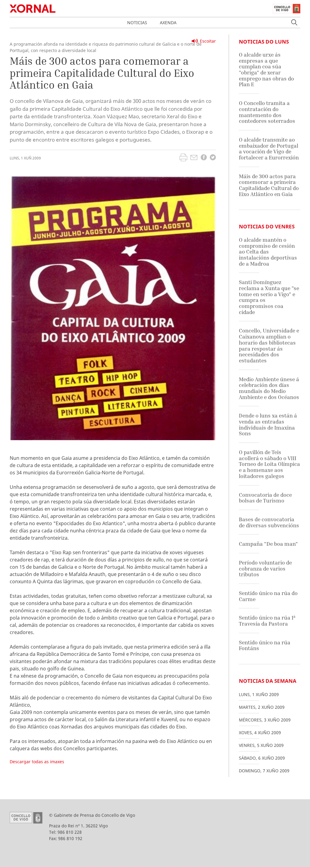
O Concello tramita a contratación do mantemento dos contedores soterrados (267, 112)
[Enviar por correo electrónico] (193, 158)
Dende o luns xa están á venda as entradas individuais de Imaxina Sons (268, 424)
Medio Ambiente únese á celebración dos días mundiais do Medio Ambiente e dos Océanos (269, 388)
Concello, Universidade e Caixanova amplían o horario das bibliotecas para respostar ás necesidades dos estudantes (269, 345)
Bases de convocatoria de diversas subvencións (269, 522)
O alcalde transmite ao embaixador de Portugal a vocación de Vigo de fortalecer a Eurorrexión (269, 148)
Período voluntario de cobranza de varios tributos (265, 568)
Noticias (137, 22)
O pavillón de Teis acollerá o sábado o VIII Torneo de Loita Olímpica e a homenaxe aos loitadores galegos (269, 464)
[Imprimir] (183, 158)
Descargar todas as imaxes (37, 761)
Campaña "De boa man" (268, 544)
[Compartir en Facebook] (204, 158)
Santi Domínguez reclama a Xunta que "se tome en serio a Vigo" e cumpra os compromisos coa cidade (269, 297)
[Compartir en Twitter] (213, 158)
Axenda (168, 22)
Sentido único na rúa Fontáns (264, 645)
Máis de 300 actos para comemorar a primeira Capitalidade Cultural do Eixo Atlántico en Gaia (269, 185)
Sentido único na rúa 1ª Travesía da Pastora (267, 620)
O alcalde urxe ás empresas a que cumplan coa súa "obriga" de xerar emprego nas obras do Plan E (266, 69)
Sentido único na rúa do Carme (268, 596)
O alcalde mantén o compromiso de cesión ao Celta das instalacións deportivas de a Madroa (268, 252)
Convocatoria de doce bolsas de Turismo (265, 498)
